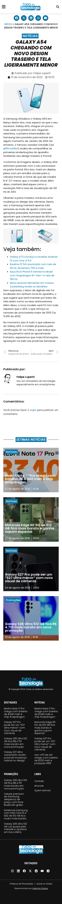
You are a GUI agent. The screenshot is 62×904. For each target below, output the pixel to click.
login (33, 410)
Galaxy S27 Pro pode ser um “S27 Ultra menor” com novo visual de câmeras (14, 727)
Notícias (30, 36)
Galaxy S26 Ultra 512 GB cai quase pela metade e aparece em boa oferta (15, 828)
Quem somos (42, 790)
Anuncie (39, 785)
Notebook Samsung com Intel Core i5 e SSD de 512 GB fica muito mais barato (16, 814)
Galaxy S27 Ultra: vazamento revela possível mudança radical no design (15, 756)
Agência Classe (40, 888)
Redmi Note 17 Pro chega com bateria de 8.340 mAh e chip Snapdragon (15, 712)
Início (8, 24)
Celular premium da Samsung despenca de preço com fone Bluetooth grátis (14, 799)
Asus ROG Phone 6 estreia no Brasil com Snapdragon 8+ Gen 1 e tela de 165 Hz (32, 275)
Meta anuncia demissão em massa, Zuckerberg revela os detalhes (32, 284)
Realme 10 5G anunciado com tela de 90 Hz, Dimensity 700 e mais (33, 266)
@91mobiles (10, 148)
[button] (57, 7)
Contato (39, 781)
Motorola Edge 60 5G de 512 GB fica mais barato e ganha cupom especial (44, 727)
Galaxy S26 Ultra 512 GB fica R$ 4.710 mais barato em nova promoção (15, 742)
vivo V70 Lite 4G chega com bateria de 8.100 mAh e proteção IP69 (46, 759)
